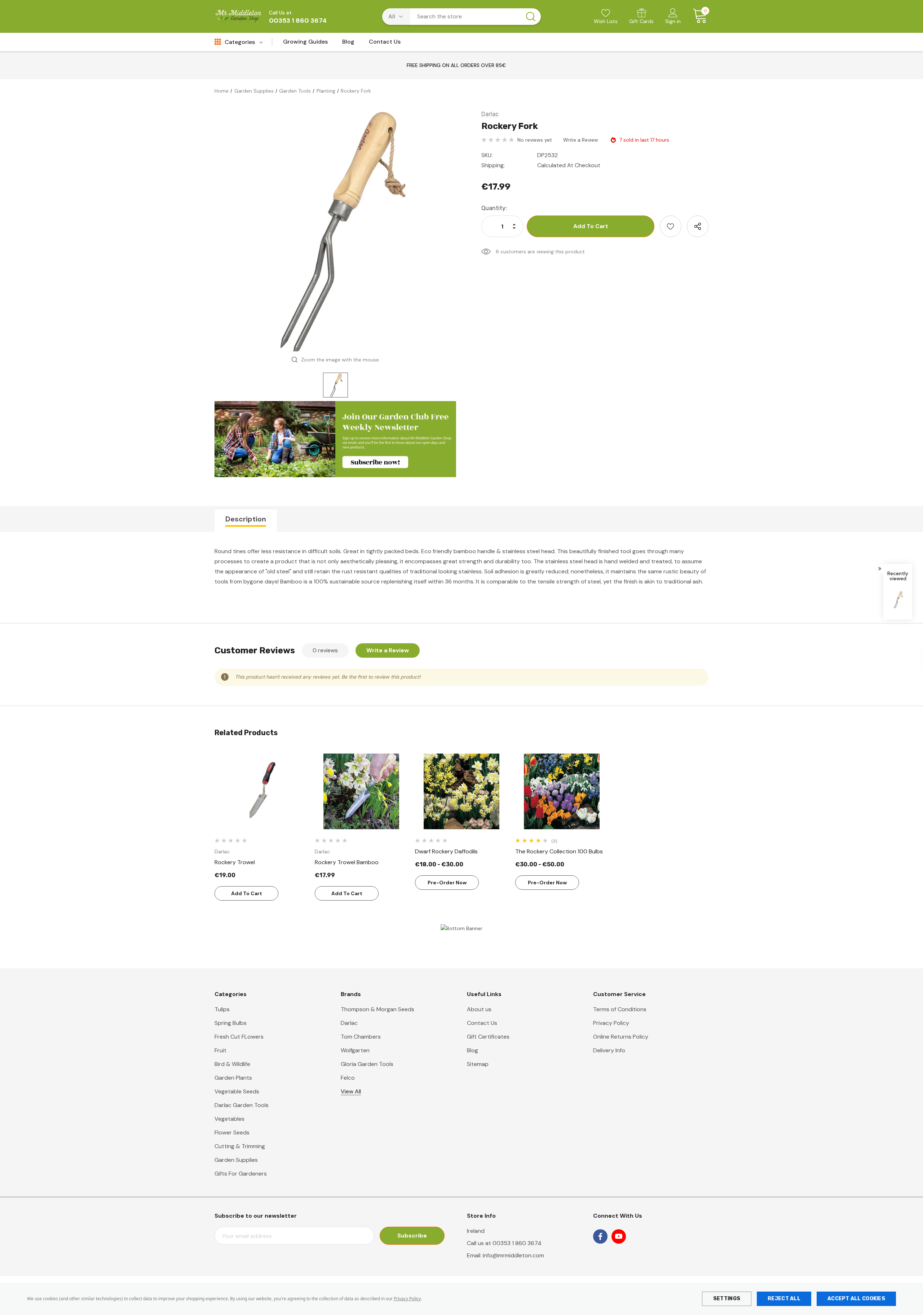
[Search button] (531, 16)
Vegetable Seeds (237, 1091)
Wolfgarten (355, 1050)
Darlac (349, 1023)
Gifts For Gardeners (241, 1173)
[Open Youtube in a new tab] (618, 1236)
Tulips (222, 1009)
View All (351, 1091)
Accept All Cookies (856, 1299)
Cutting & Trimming (240, 1146)
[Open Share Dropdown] (697, 226)
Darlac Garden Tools (242, 1105)
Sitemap (478, 1064)
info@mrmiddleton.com (513, 1255)
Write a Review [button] (580, 140)
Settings (726, 1299)
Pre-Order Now (447, 882)
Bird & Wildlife (232, 1064)
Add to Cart (246, 893)
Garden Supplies (236, 1160)
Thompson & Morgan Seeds (377, 1009)
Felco (348, 1077)
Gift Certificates (488, 1036)
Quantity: (494, 208)
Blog (472, 1050)
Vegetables (229, 1119)
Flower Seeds (232, 1132)
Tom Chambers (361, 1036)
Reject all (784, 1299)
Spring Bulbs (231, 1023)
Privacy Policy (407, 1299)
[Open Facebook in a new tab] (600, 1236)
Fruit (220, 1050)
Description (245, 519)
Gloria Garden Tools (367, 1064)
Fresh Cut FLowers (239, 1036)
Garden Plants (233, 1077)
